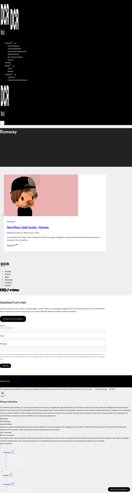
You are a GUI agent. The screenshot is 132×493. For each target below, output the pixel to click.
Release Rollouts (13, 54)
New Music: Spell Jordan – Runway (28, 227)
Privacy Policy (15, 381)
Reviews (10, 71)
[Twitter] (10, 291)
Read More (12, 245)
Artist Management (14, 48)
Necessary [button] (4, 418)
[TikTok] (7, 291)
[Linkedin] (13, 291)
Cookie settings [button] (101, 389)
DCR (10, 233)
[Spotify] (18, 291)
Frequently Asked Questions (17, 80)
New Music (11, 221)
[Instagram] (4, 291)
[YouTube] (15, 291)
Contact (7, 484)
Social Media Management (17, 51)
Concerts (8, 282)
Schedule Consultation (13, 319)
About (10, 68)
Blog (7, 277)
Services (7, 452)
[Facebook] (1, 291)
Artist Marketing (13, 46)
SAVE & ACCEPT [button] (6, 444)
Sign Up (10, 60)
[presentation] (55, 195)
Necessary (6, 421)
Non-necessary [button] (6, 432)
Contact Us (11, 77)
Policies (8, 285)
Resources (9, 280)
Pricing (7, 62)
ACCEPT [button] (112, 389)
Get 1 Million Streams (15, 57)
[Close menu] (0, 447)
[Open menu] (2, 123)
